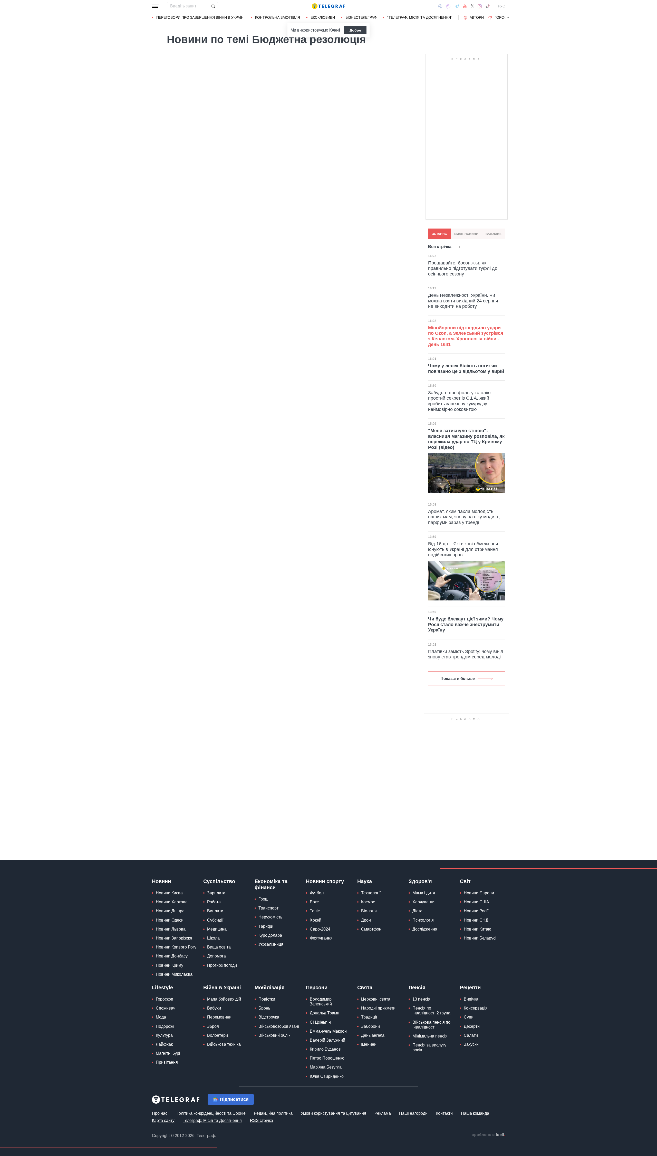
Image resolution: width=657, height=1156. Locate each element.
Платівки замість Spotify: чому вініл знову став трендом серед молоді (465, 654)
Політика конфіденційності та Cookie (211, 1113)
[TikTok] (488, 6)
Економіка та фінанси (271, 884)
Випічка (471, 999)
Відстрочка (268, 1017)
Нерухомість (270, 917)
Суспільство (219, 881)
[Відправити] (213, 6)
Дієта (417, 911)
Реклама (382, 1113)
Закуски (471, 1044)
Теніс (315, 911)
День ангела (372, 1035)
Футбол (317, 893)
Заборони (370, 1026)
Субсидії (215, 920)
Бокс (314, 902)
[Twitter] (472, 6)
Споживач (165, 1008)
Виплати (215, 911)
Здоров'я (420, 881)
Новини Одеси (169, 920)
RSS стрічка (261, 1120)
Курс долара (270, 935)
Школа (213, 938)
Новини (161, 881)
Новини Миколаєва (174, 974)
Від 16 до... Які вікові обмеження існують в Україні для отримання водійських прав (463, 549)
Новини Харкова (172, 902)
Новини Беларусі (480, 938)
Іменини (368, 1044)
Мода (161, 1017)
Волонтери (217, 1035)
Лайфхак (164, 1044)
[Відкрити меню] (155, 6)
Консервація (476, 1008)
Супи (469, 1017)
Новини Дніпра (170, 911)
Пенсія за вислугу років (429, 1047)
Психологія (423, 920)
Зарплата (216, 893)
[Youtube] (465, 6)
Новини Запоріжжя (174, 938)
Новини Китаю (477, 929)
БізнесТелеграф (361, 17)
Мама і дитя (423, 893)
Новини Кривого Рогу (176, 947)
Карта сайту (163, 1120)
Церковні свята (375, 999)
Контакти (444, 1113)
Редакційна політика (273, 1113)
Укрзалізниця (270, 944)
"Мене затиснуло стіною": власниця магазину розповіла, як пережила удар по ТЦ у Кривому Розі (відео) (466, 439)
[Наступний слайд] (508, 18)
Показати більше (457, 678)
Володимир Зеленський (321, 1001)
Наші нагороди (413, 1113)
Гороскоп (504, 17)
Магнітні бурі (168, 1053)
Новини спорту (325, 881)
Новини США (476, 902)
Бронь (264, 1008)
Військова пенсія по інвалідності (431, 1024)
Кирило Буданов (325, 1049)
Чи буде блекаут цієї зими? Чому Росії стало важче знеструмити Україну (466, 624)
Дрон (366, 920)
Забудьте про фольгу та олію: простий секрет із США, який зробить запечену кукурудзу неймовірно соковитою (460, 401)
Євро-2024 (320, 929)
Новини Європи (479, 893)
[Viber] (448, 6)
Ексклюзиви (323, 17)
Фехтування (321, 938)
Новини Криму (169, 965)
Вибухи (214, 1008)
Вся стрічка (439, 246)
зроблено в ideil (488, 1135)
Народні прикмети (378, 1008)
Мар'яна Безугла (326, 1067)
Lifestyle (162, 987)
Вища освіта (219, 947)
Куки (334, 30)
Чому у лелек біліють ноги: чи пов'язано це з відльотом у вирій (466, 368)
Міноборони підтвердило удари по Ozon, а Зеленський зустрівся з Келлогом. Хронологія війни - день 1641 (465, 336)
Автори (477, 17)
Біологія (369, 911)
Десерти (472, 1026)
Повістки (266, 999)
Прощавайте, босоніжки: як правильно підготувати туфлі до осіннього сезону (462, 268)
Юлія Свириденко (327, 1076)
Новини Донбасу (172, 956)
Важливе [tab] (493, 234)
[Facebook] (440, 6)
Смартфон (371, 929)
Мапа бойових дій (224, 999)
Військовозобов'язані (278, 1026)
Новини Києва (169, 893)
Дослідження (424, 929)
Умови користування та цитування (333, 1113)
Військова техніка (224, 1044)
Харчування (424, 902)
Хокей (315, 920)
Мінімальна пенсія (430, 1036)
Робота (214, 902)
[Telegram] (457, 6)
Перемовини (219, 1017)
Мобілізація (270, 987)
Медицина (217, 929)
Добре (355, 30)
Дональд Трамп (324, 1013)
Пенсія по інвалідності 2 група (431, 1010)
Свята (364, 987)
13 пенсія (421, 999)
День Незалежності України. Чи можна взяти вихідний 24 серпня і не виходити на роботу (464, 301)
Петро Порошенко (327, 1058)
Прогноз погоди (222, 965)
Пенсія (417, 987)
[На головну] (328, 6)
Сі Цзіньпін (320, 1022)
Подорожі (165, 1026)
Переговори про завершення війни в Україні (200, 17)
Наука (364, 881)
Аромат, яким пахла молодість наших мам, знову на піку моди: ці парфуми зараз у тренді (464, 517)
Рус (501, 6)
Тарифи (265, 926)
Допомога (216, 956)
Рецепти (470, 987)
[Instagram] (480, 6)
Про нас (159, 1113)
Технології (371, 893)
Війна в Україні (222, 987)
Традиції (369, 1017)
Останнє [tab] (439, 234)
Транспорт (268, 908)
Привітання (167, 1062)
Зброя (213, 1026)
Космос (368, 902)
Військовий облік (274, 1035)
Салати (471, 1035)
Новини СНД (476, 920)
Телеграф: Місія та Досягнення (212, 1120)
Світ (465, 881)
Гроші (263, 899)
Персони (316, 987)
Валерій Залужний (327, 1040)
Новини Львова (171, 929)
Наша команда (475, 1113)
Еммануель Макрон (328, 1031)
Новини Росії (476, 911)
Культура (164, 1035)
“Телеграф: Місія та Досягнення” (419, 17)
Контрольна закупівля (277, 17)
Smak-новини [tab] (466, 234)
